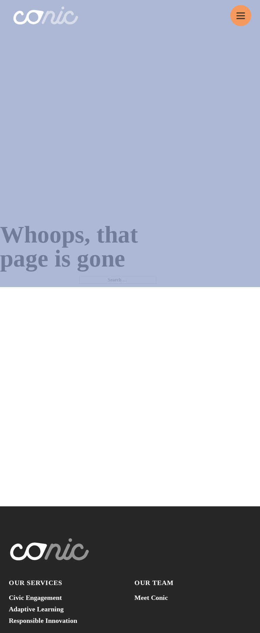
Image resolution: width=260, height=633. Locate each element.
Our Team (154, 582)
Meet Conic (151, 597)
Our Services (35, 582)
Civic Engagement (35, 597)
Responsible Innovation (43, 620)
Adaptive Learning (36, 609)
